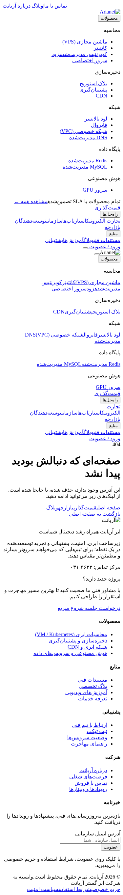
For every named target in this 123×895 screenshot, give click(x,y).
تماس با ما (55, 6)
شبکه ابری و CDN (87, 647)
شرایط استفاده (74, 889)
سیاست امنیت (42, 889)
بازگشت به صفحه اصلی (94, 514)
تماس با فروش (90, 783)
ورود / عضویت (104, 246)
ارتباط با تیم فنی (89, 725)
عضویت (111, 847)
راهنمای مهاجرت (89, 743)
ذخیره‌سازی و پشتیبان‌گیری (78, 640)
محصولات (109, 18)
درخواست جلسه (102, 608)
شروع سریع (71, 608)
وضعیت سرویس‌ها (87, 737)
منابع (113, 233)
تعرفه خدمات (92, 698)
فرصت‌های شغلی (88, 776)
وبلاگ (37, 6)
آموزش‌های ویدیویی (86, 692)
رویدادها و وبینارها (88, 789)
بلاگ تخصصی (93, 686)
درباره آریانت (17, 6)
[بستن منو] (97, 254)
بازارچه (112, 227)
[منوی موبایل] (85, 248)
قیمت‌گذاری (107, 207)
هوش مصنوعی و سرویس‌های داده (70, 653)
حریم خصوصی (105, 889)
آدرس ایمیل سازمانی (97, 833)
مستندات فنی (92, 680)
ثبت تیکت (97, 731)
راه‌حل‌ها (110, 214)
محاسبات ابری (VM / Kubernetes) (71, 634)
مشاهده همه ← (31, 201)
